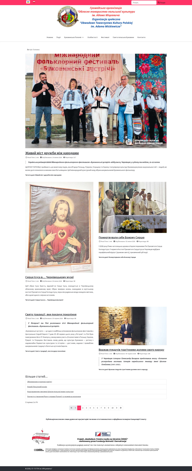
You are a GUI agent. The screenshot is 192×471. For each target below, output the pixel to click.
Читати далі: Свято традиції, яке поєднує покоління (45, 351)
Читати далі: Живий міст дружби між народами (43, 175)
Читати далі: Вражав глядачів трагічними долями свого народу (123, 369)
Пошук (162, 2)
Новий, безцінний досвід (37, 387)
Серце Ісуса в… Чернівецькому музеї (49, 277)
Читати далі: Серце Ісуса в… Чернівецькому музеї (44, 300)
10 (112, 408)
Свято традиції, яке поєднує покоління (50, 314)
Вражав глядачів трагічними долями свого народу (131, 349)
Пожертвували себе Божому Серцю (121, 237)
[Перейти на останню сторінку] (120, 408)
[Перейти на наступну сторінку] (117, 408)
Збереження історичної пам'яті (39, 382)
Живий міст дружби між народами (52, 153)
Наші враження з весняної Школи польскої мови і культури (50, 391)
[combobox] (144, 2)
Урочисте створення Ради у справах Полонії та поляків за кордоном (54, 396)
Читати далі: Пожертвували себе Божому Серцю (117, 257)
